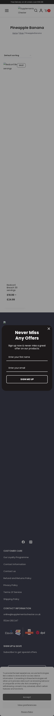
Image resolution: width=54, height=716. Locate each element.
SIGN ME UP (27, 379)
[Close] (48, 328)
